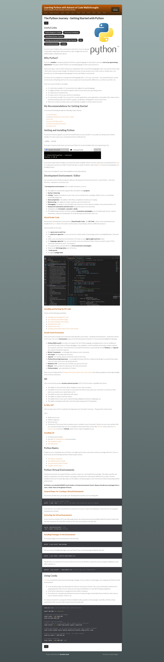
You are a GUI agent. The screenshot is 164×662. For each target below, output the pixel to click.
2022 (88, 12)
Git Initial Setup (53, 444)
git (62, 437)
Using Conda (52, 126)
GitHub (99, 426)
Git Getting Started (59, 439)
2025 (104, 12)
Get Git (50, 119)
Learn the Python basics (55, 121)
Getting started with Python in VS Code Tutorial (60, 40)
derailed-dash (64, 654)
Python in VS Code (54, 326)
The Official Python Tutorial (54, 36)
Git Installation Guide (54, 441)
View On (115, 9)
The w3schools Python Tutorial (57, 463)
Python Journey (54, 12)
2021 (83, 12)
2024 (99, 12)
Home (45, 12)
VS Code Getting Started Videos (58, 322)
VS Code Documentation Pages (58, 319)
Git (81, 40)
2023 (93, 12)
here (117, 162)
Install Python (52, 114)
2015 (62, 12)
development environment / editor (63, 117)
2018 (78, 12)
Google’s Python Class (55, 465)
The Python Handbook (71, 32)
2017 (73, 12)
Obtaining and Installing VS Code (58, 317)
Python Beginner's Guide (53, 32)
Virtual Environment (51, 44)
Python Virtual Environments (57, 124)
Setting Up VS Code (54, 324)
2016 (67, 12)
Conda (64, 44)
